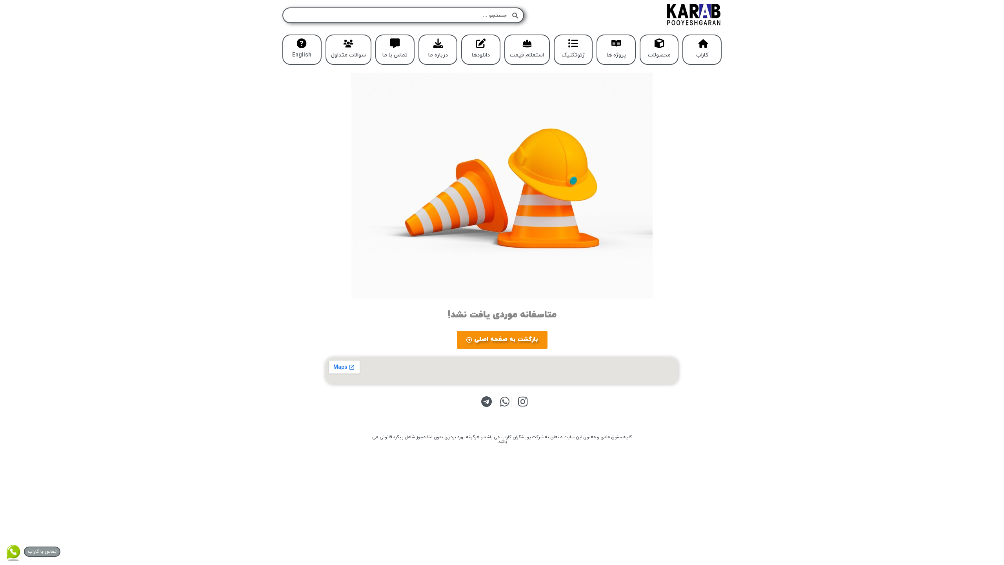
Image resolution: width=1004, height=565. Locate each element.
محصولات (659, 55)
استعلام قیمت (527, 55)
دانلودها (481, 55)
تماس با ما (394, 55)
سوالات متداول (348, 55)
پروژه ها (616, 55)
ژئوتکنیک (573, 55)
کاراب (702, 55)
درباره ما (438, 55)
